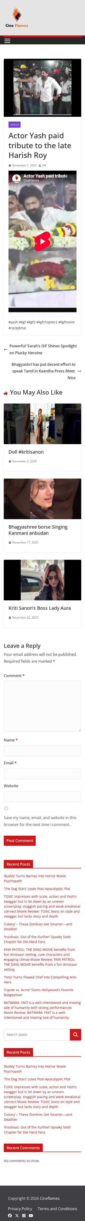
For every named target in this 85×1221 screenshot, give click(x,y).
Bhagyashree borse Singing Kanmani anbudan (38, 530)
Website (11, 785)
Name (11, 740)
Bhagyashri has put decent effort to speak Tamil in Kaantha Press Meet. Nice (44, 371)
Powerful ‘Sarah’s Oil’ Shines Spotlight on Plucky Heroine (43, 349)
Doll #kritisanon (26, 452)
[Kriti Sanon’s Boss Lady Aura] (42, 563)
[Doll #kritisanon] (42, 406)
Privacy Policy (20, 1208)
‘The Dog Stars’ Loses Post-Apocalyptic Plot (37, 888)
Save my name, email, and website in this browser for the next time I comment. (40, 821)
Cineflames (50, 1198)
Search (75, 1034)
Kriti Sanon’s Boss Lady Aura (39, 608)
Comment (14, 675)
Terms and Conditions (57, 1208)
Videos (14, 124)
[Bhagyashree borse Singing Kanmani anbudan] (42, 481)
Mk (44, 165)
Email (10, 763)
